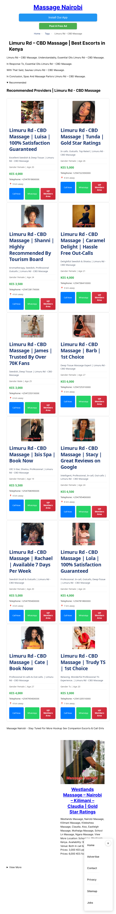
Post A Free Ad (58, 25)
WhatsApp (32, 193)
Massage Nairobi (58, 7)
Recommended (17, 82)
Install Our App (58, 17)
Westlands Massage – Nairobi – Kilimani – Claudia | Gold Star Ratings (82, 801)
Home (37, 33)
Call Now (16, 193)
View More (15, 867)
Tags (47, 33)
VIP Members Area (48, 194)
